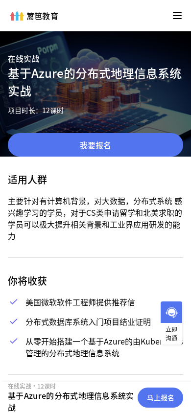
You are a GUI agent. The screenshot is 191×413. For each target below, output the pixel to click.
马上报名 (160, 397)
